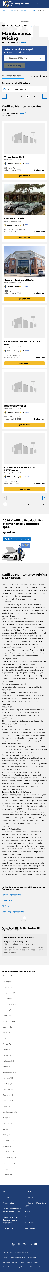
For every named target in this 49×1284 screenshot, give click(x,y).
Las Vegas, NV (8, 1084)
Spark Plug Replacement (13, 911)
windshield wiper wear (25, 786)
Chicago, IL (7, 1055)
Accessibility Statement (33, 1267)
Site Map (28, 1217)
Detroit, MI (7, 1067)
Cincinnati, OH (8, 1101)
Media (27, 1211)
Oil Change (7, 906)
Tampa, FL (7, 1044)
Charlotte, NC (8, 1095)
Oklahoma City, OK (10, 1112)
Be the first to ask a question (17, 539)
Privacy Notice (8, 1203)
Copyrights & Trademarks (10, 1262)
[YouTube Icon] (35, 1244)
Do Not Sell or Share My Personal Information (12, 1210)
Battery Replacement (11, 894)
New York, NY (8, 1089)
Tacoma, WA (7, 1174)
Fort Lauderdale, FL (10, 1021)
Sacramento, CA (9, 993)
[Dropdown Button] (42, 58)
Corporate (29, 1197)
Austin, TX (6, 1129)
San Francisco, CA (10, 1004)
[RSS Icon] (24, 1244)
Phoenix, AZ (7, 976)
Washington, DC (9, 1163)
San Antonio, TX (9, 1152)
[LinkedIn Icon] (30, 1244)
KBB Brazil (29, 1223)
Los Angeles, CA (9, 981)
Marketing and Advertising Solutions (35, 1204)
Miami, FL (6, 1032)
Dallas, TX (6, 1135)
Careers (28, 1191)
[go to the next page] (4, 96)
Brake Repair (7, 900)
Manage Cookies (9, 1228)
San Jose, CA (7, 1010)
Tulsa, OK (6, 1106)
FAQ (4, 1191)
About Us (6, 1234)
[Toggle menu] (45, 3)
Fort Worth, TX (8, 1140)
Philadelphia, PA (9, 1123)
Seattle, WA (7, 1169)
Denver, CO (7, 1015)
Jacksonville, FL (8, 1027)
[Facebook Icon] (13, 1244)
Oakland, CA (7, 987)
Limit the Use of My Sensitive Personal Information (10, 1220)
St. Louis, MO (8, 1078)
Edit (30, 26)
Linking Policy (19, 1267)
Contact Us (7, 1197)
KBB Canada (30, 1228)
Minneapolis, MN (9, 1072)
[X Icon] (18, 1244)
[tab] (13, 76)
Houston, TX (7, 1146)
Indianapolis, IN (9, 1061)
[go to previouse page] (44, 96)
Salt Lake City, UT (9, 1157)
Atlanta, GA (7, 1049)
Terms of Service (7, 1267)
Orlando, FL (7, 1038)
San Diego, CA (8, 998)
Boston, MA (7, 1118)
